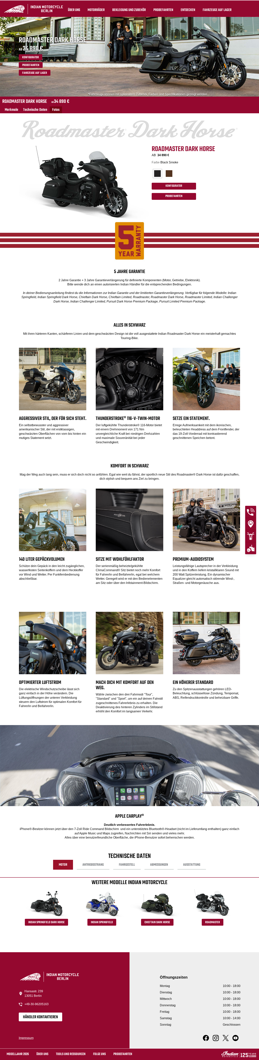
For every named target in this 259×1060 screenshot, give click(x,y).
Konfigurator (30, 57)
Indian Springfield (102, 922)
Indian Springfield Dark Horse (46, 922)
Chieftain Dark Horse (157, 922)
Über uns (74, 10)
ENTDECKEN (188, 10)
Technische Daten (35, 110)
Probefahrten (163, 10)
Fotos (56, 110)
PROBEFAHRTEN (30, 65)
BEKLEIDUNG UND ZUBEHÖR (129, 10)
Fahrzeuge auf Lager (217, 10)
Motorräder (96, 10)
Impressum (26, 1038)
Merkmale (11, 110)
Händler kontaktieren (40, 1017)
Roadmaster (212, 922)
